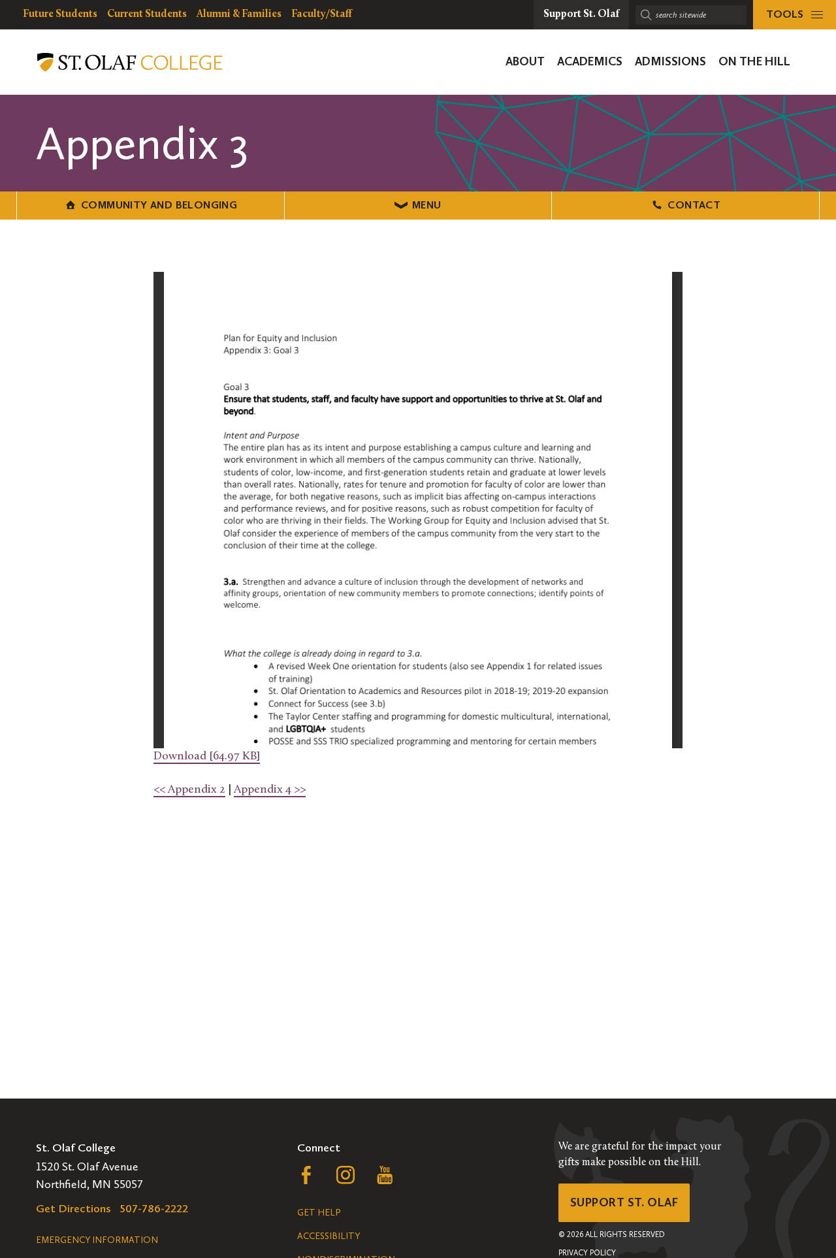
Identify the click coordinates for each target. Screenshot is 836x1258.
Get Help (318, 1212)
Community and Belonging (159, 205)
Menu (427, 205)
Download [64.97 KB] (206, 757)
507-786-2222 (154, 1208)
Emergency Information (97, 1240)
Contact (693, 205)
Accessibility (328, 1236)
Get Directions (73, 1208)
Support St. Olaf (624, 1202)
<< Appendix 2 (189, 790)
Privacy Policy (587, 1252)
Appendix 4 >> (270, 790)
